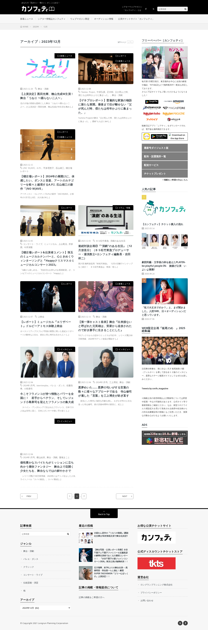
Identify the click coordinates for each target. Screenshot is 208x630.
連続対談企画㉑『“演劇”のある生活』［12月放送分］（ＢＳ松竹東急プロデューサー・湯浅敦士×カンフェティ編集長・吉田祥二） (105, 252)
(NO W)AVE (29, 168)
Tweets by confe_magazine (155, 388)
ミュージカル (50, 244)
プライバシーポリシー (151, 592)
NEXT (124, 496)
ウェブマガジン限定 (79, 18)
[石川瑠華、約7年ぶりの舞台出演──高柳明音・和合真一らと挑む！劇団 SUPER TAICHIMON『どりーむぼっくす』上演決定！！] (86, 573)
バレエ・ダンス (57, 385)
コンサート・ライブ (32, 244)
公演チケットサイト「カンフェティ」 (136, 18)
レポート (122, 55)
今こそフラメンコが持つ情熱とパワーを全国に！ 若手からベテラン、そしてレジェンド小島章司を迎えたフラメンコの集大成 (47, 398)
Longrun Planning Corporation (53, 623)
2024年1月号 (29, 385)
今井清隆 (28, 247)
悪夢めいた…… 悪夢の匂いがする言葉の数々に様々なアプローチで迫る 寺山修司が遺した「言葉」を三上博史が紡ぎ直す (105, 391)
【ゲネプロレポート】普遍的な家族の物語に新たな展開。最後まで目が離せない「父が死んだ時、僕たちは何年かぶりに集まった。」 (105, 106)
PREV (28, 496)
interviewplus (42, 385)
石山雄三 (60, 168)
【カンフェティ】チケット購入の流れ (162, 224)
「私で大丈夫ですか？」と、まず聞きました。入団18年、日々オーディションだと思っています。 (164, 311)
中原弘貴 (101, 92)
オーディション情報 (103, 18)
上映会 (41, 317)
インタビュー (66, 349)
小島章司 (28, 388)
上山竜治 (62, 244)
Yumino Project (88, 92)
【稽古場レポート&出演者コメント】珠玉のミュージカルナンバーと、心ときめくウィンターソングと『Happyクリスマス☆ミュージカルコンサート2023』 (47, 258)
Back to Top (104, 514)
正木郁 (110, 92)
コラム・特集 (124, 207)
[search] (185, 9)
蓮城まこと (64, 457)
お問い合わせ (147, 600)
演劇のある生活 (117, 241)
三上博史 (113, 382)
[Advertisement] (105, 160)
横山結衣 (41, 457)
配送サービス (151, 165)
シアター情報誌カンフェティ (51, 18)
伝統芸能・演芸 (30, 582)
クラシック (28, 566)
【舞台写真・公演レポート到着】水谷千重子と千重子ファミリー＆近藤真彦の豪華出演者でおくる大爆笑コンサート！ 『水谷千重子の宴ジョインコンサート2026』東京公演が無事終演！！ (111, 555)
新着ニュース (26, 18)
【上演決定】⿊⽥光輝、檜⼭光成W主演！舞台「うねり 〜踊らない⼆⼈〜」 (47, 96)
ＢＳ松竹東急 (102, 241)
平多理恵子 (48, 168)
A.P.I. (39, 168)
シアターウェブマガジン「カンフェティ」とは (132, 8)
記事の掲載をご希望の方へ (91, 597)
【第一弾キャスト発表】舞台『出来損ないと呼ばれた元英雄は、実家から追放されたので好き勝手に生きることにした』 (105, 326)
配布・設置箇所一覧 (155, 156)
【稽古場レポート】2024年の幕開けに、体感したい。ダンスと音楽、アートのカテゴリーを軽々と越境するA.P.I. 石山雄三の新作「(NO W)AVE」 (47, 182)
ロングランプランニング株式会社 (157, 584)
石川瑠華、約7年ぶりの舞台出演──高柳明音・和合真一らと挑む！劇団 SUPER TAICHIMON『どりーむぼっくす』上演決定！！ (111, 572)
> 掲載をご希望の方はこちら (175, 179)
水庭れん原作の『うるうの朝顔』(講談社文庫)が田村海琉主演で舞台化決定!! (111, 534)
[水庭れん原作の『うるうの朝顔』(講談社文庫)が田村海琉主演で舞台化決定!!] (86, 538)
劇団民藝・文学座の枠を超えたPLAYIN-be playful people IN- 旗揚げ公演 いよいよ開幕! (164, 265)
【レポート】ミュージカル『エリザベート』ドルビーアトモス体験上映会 (45, 324)
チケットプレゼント (155, 173)
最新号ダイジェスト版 (156, 147)
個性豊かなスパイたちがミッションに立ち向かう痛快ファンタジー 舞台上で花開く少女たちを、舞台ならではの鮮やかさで (47, 466)
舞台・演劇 (43, 89)
